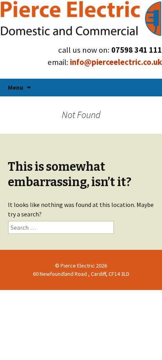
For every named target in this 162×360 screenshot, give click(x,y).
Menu (15, 87)
